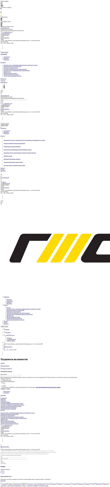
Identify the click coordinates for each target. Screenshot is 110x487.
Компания (4, 54)
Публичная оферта (5, 402)
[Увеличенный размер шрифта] (2, 6)
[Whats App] (4, 86)
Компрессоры (7, 72)
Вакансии (6, 58)
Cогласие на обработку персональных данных (12, 404)
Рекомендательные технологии (8, 407)
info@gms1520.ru (5, 37)
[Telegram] (4, 85)
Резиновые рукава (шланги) (11, 67)
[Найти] (2, 102)
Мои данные (7, 391)
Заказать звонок (5, 35)
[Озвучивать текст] (1, 23)
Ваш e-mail (4, 374)
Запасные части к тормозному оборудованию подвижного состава (20, 65)
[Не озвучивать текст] (1, 25)
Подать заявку (4, 52)
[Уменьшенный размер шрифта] (1, 2)
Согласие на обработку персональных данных (11, 455)
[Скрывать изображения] (1, 20)
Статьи (3, 80)
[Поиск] (2, 91)
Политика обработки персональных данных (12, 403)
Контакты (4, 82)
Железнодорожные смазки (10, 73)
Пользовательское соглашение (8, 408)
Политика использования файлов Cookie (11, 406)
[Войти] (1, 93)
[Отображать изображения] (1, 18)
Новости (3, 79)
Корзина (3, 466)
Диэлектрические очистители (11, 74)
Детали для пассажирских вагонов (12, 76)
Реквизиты (6, 59)
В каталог (3, 480)
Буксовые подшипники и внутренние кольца (15, 69)
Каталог (3, 62)
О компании (7, 57)
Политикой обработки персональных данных (48, 387)
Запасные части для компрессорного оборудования (17, 70)
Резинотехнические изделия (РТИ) (12, 66)
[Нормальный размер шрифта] (2, 4)
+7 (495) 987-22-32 (7, 32)
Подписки (6, 392)
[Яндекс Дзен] (4, 88)
